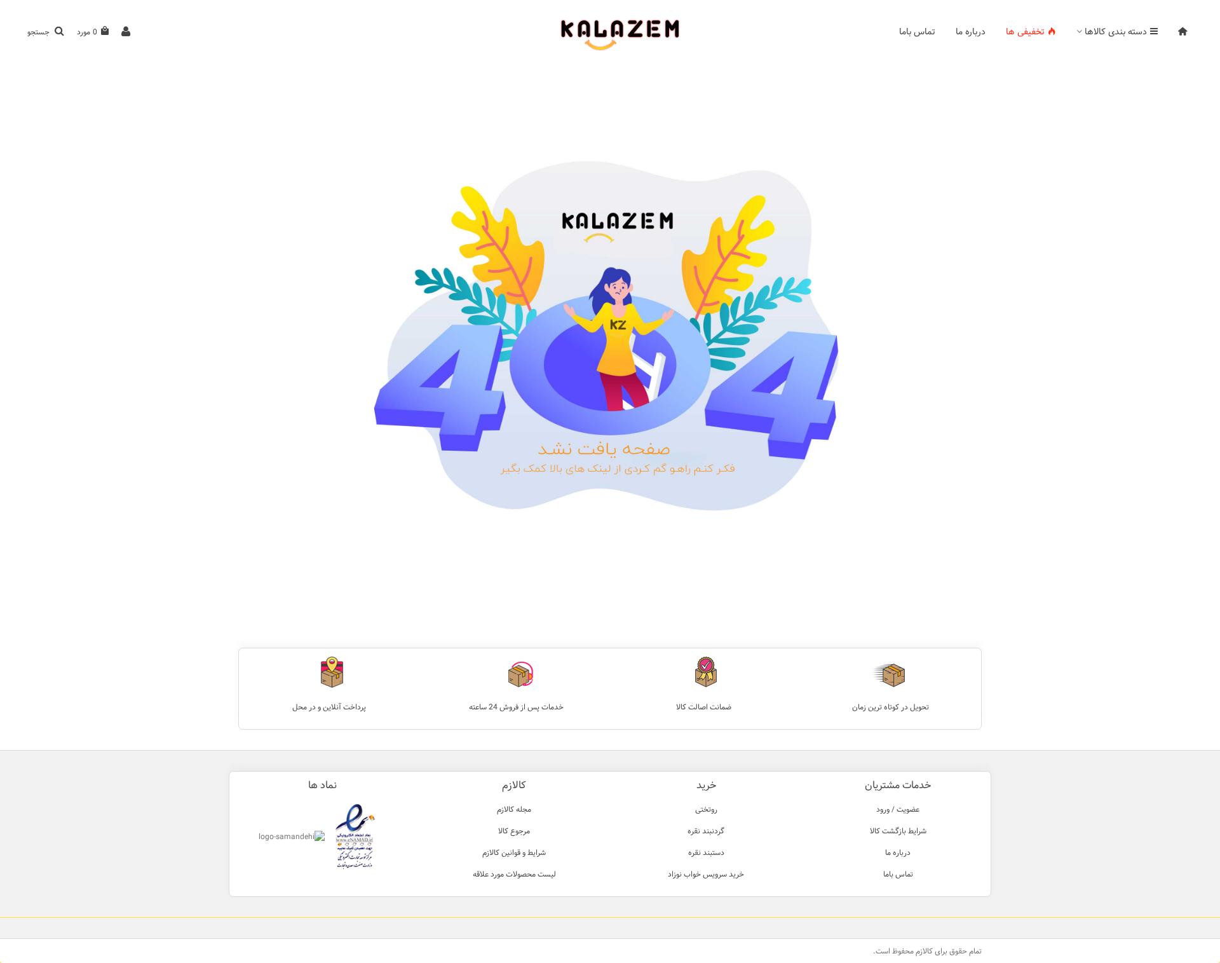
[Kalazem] (610, 32)
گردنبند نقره (706, 830)
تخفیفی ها (1025, 31)
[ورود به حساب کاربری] (126, 32)
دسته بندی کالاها (1116, 31)
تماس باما (917, 31)
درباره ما (971, 31)
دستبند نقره (706, 852)
